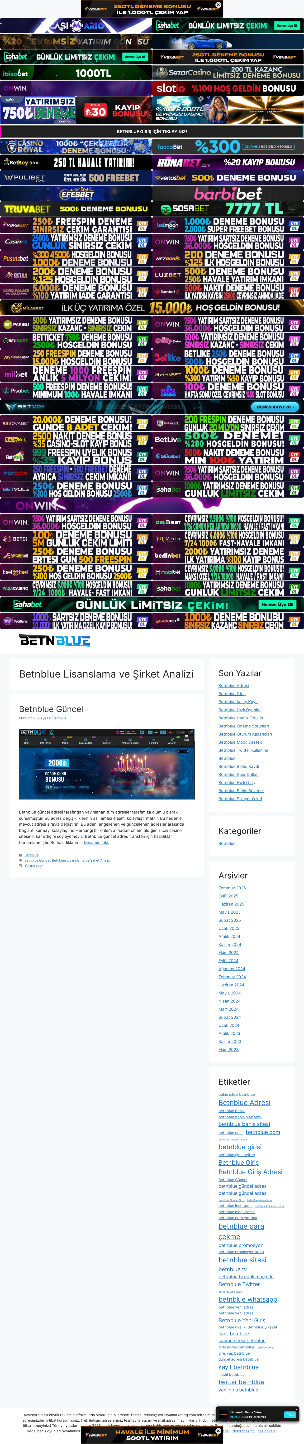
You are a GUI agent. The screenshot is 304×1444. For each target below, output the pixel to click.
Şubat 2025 (229, 920)
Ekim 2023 (228, 1049)
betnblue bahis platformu (240, 1117)
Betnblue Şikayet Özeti (240, 798)
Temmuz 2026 (232, 888)
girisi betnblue (265, 1347)
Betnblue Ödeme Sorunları (243, 726)
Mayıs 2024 (229, 993)
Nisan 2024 (229, 1001)
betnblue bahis (231, 1111)
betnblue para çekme (241, 1231)
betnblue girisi (239, 1147)
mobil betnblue (231, 1374)
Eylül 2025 (228, 896)
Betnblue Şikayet (262, 1327)
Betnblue (31, 855)
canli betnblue (233, 1334)
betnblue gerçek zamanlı (233, 1139)
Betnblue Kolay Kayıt (238, 701)
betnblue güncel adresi (243, 1193)
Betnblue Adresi (233, 685)
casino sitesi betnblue (242, 1340)
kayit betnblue (238, 1367)
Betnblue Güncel (51, 709)
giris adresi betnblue (236, 1347)
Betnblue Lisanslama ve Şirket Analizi (81, 860)
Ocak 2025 (228, 928)
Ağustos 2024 (231, 968)
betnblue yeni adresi (236, 1313)
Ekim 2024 (228, 952)
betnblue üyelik (231, 1327)
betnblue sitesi (242, 1260)
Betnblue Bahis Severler (241, 790)
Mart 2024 (228, 1009)
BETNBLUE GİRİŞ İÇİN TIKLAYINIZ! (152, 131)
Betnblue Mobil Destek (240, 742)
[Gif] (152, 307)
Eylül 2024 (228, 960)
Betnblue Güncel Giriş (231, 1200)
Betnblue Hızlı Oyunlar (239, 709)
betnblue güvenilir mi (259, 1200)
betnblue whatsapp (247, 1299)
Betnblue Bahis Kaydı (238, 766)
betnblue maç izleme (236, 1212)
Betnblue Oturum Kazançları (245, 734)
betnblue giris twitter (236, 1155)
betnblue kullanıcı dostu (269, 1206)
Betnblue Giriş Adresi (250, 1172)
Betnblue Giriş (232, 693)
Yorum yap (33, 865)
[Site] (76, 225)
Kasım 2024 (229, 944)
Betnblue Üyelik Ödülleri (241, 718)
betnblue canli (230, 1132)
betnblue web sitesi (230, 1291)
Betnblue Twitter (239, 1284)
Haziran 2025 (231, 904)
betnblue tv (232, 1269)
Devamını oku (96, 842)
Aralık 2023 (229, 1033)
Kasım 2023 (229, 1041)
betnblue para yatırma (237, 1218)
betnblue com (263, 1132)
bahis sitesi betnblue (236, 1094)
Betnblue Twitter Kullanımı (243, 750)
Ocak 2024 (228, 1025)
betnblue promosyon (240, 1245)
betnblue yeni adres (235, 1307)
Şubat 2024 (229, 1017)
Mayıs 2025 (229, 912)
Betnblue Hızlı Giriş (236, 782)
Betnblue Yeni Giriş (242, 1320)
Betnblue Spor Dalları (238, 774)
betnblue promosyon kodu (241, 1252)
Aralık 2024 (229, 936)
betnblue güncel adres (242, 1186)
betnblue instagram (235, 1205)
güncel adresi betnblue (238, 1359)
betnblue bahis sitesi (244, 1124)
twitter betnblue (241, 1382)
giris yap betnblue (234, 1353)
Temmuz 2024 (232, 976)
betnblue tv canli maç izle (246, 1276)
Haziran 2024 (231, 985)
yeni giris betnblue (238, 1390)
